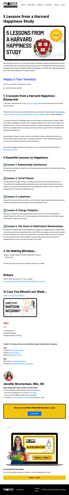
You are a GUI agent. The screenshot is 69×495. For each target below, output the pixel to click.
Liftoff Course (17, 355)
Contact (56, 5)
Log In (63, 5)
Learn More (34, 413)
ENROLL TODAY (34, 478)
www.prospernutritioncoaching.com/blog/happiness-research (24, 281)
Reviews (49, 5)
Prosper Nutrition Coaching (21, 397)
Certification (31, 5)
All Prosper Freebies (17, 350)
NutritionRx (33, 393)
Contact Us (20, 489)
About (23, 5)
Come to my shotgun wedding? (13, 295)
